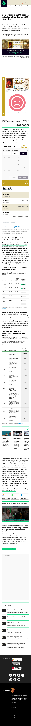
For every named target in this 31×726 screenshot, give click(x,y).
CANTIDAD (15, 150)
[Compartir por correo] (28, 126)
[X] (17, 125)
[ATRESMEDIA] (15, 690)
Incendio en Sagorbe (26, 0)
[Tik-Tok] (14, 680)
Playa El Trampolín (17, 0)
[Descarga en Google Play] (17, 660)
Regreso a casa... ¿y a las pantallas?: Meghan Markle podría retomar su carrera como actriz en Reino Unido (17, 631)
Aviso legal (14, 707)
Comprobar (22, 177)
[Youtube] (18, 680)
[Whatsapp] (18, 676)
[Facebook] (14, 676)
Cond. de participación (17, 713)
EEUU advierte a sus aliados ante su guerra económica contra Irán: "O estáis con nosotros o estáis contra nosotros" (18, 624)
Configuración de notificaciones (19, 717)
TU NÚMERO (6, 150)
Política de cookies (16, 711)
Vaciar (14, 177)
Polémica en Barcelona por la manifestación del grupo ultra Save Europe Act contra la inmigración (18, 638)
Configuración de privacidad (18, 715)
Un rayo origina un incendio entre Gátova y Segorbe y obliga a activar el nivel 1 (18, 617)
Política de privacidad (17, 709)
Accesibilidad (15, 719)
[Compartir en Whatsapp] (23, 125)
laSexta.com (5, 120)
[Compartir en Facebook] (20, 125)
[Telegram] (22, 676)
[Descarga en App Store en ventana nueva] (16, 665)
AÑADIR (24, 153)
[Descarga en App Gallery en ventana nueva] (17, 669)
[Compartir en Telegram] (25, 126)
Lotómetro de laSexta (9, 139)
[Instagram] (10, 680)
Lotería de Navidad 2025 (9, 549)
